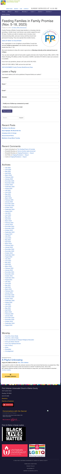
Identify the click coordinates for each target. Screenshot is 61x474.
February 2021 (9, 291)
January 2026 (9, 179)
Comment (5, 77)
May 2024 (8, 217)
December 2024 (9, 203)
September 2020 (9, 300)
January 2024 (9, 224)
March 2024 (8, 220)
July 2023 (8, 236)
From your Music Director (12, 341)
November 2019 (9, 319)
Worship (24, 11)
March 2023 (8, 243)
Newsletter (8, 349)
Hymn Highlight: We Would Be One (11, 130)
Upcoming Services (10, 376)
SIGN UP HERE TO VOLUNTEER (11, 40)
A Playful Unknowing (12, 359)
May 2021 (8, 285)
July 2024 (8, 213)
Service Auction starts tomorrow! (26, 151)
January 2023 (9, 247)
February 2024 (9, 222)
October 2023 (9, 230)
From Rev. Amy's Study (11, 336)
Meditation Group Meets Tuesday (11, 138)
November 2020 (9, 296)
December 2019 (9, 317)
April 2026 (8, 173)
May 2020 (8, 308)
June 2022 (8, 260)
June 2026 (8, 169)
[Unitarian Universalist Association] (15, 450)
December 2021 (9, 272)
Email (4, 90)
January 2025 (9, 202)
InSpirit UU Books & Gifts (31, 470)
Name (4, 84)
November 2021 (9, 274)
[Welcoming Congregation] (37, 450)
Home (3, 11)
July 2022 (8, 258)
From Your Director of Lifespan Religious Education (19, 339)
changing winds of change (9, 133)
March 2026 (8, 175)
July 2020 (8, 304)
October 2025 (9, 184)
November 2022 (9, 251)
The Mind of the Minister (8, 128)
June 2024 (8, 215)
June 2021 (8, 283)
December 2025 (9, 181)
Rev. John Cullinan (23, 362)
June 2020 (8, 306)
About (9, 11)
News (16, 11)
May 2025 (8, 194)
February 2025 (9, 200)
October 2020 (9, 298)
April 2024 (8, 219)
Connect (48, 11)
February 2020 (9, 314)
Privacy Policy (31, 466)
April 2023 (8, 241)
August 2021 (8, 279)
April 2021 (8, 287)
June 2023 (8, 238)
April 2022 (8, 264)
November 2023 (9, 228)
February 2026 (9, 177)
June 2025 (8, 192)
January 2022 (9, 270)
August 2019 (8, 325)
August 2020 (8, 302)
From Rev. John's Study (11, 338)
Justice (40, 11)
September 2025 (9, 186)
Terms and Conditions (30, 463)
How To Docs (9, 345)
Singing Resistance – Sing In (25, 153)
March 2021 (8, 289)
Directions (9, 8)
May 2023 (8, 239)
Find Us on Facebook (8, 401)
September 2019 (9, 323)
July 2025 (8, 190)
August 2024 (8, 211)
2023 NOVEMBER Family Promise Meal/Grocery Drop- (17, 67)
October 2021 (9, 276)
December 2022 (9, 249)
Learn (32, 11)
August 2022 (8, 257)
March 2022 (8, 266)
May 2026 (8, 171)
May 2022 (8, 262)
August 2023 (8, 234)
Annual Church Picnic (8, 135)
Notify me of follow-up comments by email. (16, 103)
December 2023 (9, 226)
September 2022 (9, 255)
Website (4, 97)
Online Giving (6, 14)
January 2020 (9, 315)
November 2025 (9, 183)
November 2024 (9, 205)
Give (21, 8)
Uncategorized (9, 351)
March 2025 (8, 198)
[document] (30, 199)
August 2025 (8, 188)
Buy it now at (6, 419)
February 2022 (9, 268)
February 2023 (9, 245)
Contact (26, 8)
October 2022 (9, 253)
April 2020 (8, 310)
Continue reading (6, 370)
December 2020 (9, 295)
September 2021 (9, 277)
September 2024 (9, 209)
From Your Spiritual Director (13, 343)
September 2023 (9, 232)
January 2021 (9, 293)
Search (16, 8)
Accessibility (30, 468)
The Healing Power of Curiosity (26, 149)
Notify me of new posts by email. (13, 107)
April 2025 (8, 196)
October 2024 (9, 207)
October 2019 (9, 321)
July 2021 (8, 281)
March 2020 (8, 312)
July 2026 (8, 167)
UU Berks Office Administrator (19, 27)
